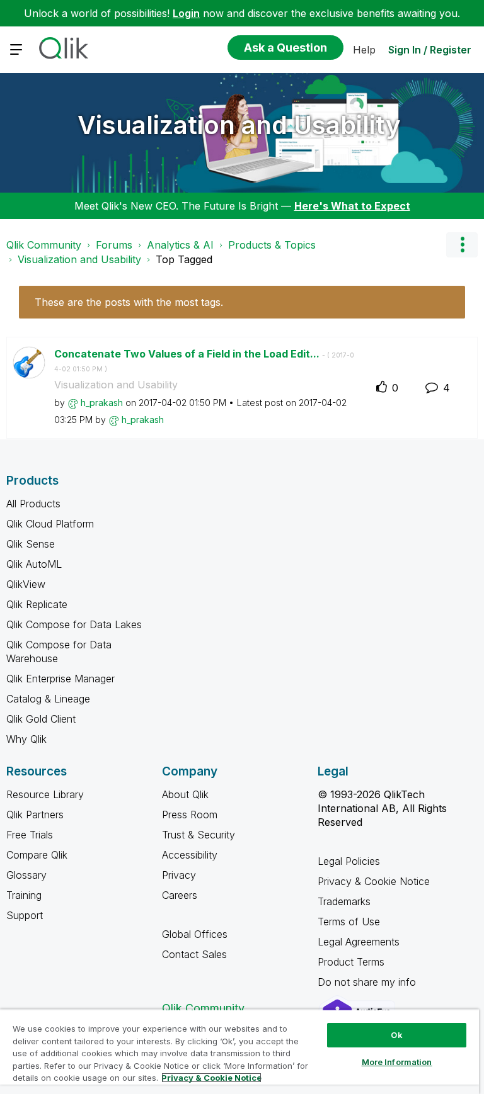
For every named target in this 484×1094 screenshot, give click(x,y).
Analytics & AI (180, 245)
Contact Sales (194, 954)
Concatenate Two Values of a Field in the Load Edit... (204, 360)
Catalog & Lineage (48, 698)
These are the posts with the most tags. (129, 302)
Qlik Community (43, 245)
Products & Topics (272, 245)
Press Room (189, 814)
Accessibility (189, 855)
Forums (114, 245)
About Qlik (185, 794)
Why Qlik (26, 739)
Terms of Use (349, 921)
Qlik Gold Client (41, 719)
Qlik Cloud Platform (50, 523)
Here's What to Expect (352, 206)
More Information (397, 1062)
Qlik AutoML (34, 564)
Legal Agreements (359, 941)
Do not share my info (368, 982)
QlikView (25, 584)
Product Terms (351, 962)
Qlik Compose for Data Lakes (74, 624)
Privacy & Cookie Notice (374, 881)
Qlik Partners (35, 814)
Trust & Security (198, 834)
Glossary (26, 875)
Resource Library (45, 794)
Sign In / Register (429, 49)
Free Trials (29, 834)
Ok (396, 1035)
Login (186, 13)
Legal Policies (349, 861)
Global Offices (195, 934)
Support (24, 915)
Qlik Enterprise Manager (60, 678)
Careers (179, 895)
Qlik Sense (30, 544)
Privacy (179, 875)
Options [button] (462, 244)
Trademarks (344, 901)
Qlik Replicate (36, 604)
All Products (33, 503)
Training (24, 895)
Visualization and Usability (239, 124)
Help (364, 49)
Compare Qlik (36, 855)
